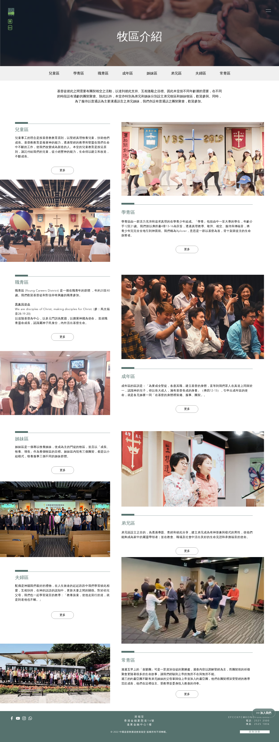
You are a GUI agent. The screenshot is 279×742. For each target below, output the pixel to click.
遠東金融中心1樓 (139, 724)
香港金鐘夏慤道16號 (139, 720)
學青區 (128, 212)
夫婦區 (22, 577)
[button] (268, 10)
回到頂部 (255, 731)
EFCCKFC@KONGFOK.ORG (249, 717)
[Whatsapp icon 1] (30, 718)
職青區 (22, 282)
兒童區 (22, 129)
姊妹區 (22, 438)
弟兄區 (128, 523)
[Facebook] (11, 718)
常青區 (128, 660)
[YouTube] (18, 718)
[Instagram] (24, 718)
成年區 (128, 376)
